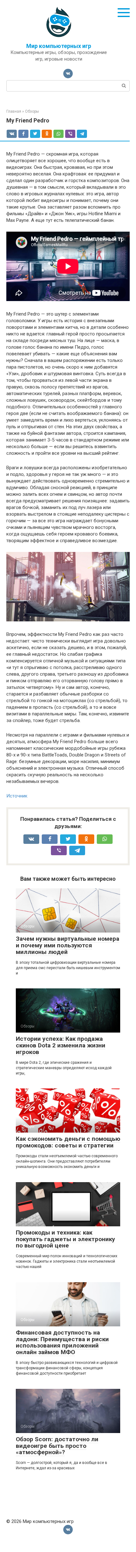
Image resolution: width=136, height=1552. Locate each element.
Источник (17, 796)
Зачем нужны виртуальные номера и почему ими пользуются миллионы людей (67, 945)
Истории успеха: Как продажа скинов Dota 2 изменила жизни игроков (60, 1045)
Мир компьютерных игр (58, 46)
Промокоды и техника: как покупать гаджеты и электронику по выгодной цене (65, 1239)
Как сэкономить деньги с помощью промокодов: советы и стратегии (68, 1142)
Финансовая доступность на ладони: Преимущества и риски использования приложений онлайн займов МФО (62, 1342)
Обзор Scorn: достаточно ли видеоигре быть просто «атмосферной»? (57, 1446)
